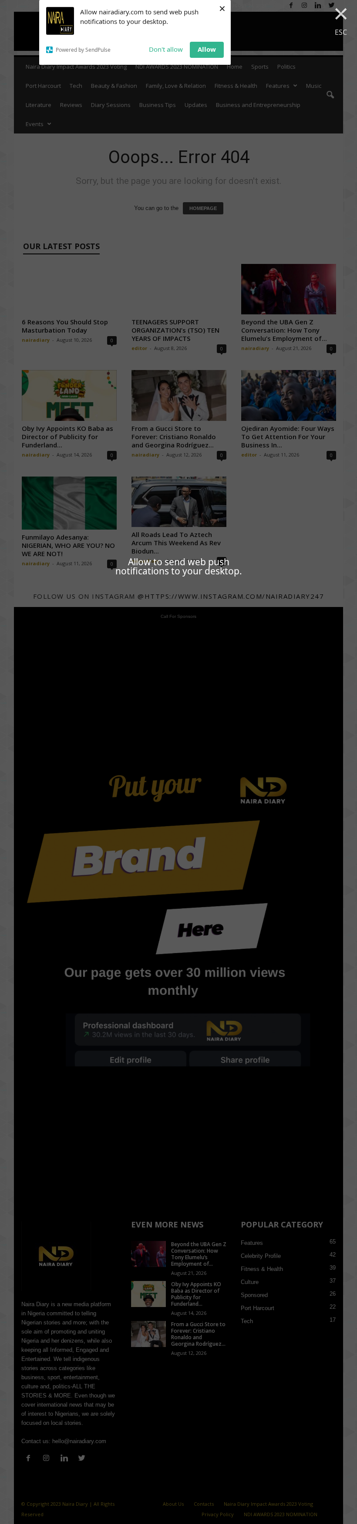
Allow (207, 49)
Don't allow (166, 49)
